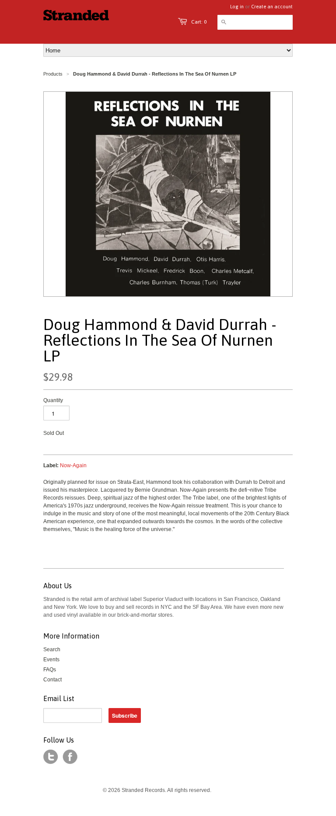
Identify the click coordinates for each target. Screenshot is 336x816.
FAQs (49, 670)
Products (53, 73)
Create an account (272, 6)
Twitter (50, 757)
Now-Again (73, 465)
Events (51, 659)
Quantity (53, 400)
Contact (52, 680)
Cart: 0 (198, 22)
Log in (237, 6)
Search (51, 649)
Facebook (70, 757)
